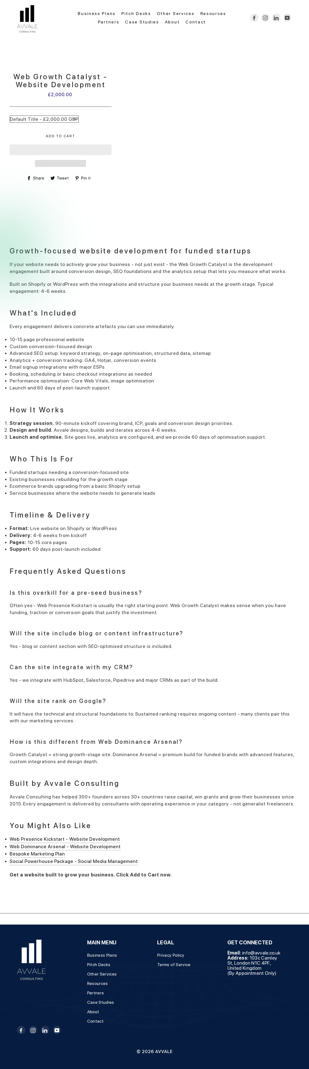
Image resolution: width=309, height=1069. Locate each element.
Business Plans (97, 13)
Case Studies (142, 21)
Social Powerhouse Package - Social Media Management (74, 861)
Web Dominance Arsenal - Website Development (65, 846)
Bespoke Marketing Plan (37, 854)
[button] (61, 149)
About (172, 21)
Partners (108, 21)
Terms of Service (174, 964)
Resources (213, 13)
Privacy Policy (170, 955)
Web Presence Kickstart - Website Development (65, 839)
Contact (195, 21)
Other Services (176, 13)
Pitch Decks (136, 13)
